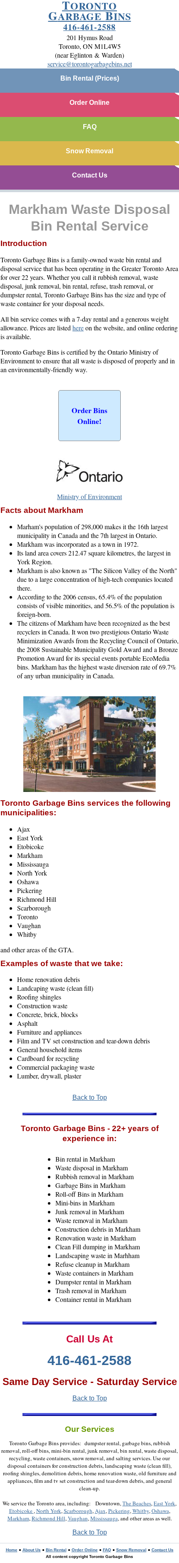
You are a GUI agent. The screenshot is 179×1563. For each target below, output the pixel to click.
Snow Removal (89, 151)
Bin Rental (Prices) (89, 78)
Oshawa (160, 1511)
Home (11, 1550)
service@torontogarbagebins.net (89, 63)
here (78, 327)
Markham (18, 1518)
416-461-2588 (89, 27)
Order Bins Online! (89, 415)
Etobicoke (21, 1511)
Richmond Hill (48, 1518)
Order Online (89, 102)
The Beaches (136, 1503)
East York (164, 1503)
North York (48, 1511)
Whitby (140, 1511)
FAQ (90, 126)
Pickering (119, 1511)
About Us (31, 1550)
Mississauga (104, 1518)
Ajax (100, 1511)
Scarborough (78, 1511)
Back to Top (89, 1097)
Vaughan (78, 1518)
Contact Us (89, 175)
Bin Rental (56, 1550)
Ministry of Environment (89, 496)
